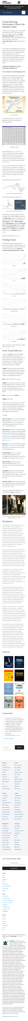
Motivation (16, 786)
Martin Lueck (5, 819)
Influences (4, 786)
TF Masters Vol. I (6, 906)
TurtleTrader (5, 896)
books (17, 54)
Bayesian (16, 842)
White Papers (5, 781)
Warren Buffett (18, 812)
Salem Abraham (6, 812)
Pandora (4, 923)
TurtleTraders (17, 795)
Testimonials (5, 888)
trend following (9, 1011)
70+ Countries (17, 765)
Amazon (4, 921)
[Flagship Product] (8, 662)
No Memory (17, 833)
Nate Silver (17, 847)
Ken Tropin (5, 816)
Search (19, 747)
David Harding (5, 807)
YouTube (20, 936)
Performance (5, 769)
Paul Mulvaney (5, 814)
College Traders (18, 772)
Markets (4, 774)
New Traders (17, 767)
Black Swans (17, 840)
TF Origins (4, 826)
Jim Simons (17, 800)
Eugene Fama (17, 849)
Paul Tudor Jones (6, 802)
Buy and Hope (17, 819)
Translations (5, 884)
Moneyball (16, 844)
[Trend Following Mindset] (19, 689)
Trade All (4, 776)
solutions (17, 236)
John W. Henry (5, 809)
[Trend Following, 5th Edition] (19, 662)
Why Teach (17, 774)
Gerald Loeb (5, 840)
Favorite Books (5, 788)
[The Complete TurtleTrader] (8, 675)
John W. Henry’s (6, 486)
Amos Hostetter (6, 835)
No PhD (16, 835)
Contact (4, 890)
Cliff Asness (5, 805)
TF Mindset (5, 904)
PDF (15, 68)
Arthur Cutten (5, 842)
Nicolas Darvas (6, 837)
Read (12, 346)
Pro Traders (17, 769)
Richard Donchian (6, 833)
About (3, 877)
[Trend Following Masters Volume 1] (8, 702)
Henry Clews (5, 844)
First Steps (4, 879)
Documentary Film (6, 886)
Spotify (4, 919)
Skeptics (16, 776)
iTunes (3, 916)
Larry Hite (4, 798)
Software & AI (5, 779)
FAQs (3, 881)
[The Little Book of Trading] (8, 689)
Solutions (4, 765)
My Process (17, 788)
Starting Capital (18, 779)
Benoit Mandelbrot (18, 814)
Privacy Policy (10, 1007)
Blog (3, 875)
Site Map (4, 1007)
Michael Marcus (6, 435)
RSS (3, 929)
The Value (16, 784)
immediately (5, 162)
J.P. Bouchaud (17, 802)
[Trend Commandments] (19, 675)
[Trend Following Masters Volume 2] (19, 702)
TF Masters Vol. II (6, 909)
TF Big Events (5, 828)
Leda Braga (17, 809)
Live (3, 784)
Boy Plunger (5, 830)
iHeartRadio (5, 925)
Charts (4, 772)
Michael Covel (15, 1016)
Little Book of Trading (7, 902)
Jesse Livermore (18, 816)
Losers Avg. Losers (19, 830)
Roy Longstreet (6, 847)
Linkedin (4, 937)
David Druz (17, 807)
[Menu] (24, 2)
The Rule (17, 735)
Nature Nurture (18, 781)
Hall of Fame (17, 798)
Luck (15, 837)
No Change (17, 826)
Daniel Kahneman (6, 849)
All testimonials (8, 738)
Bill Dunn (4, 800)
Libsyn (3, 927)
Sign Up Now (14, 868)
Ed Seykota (5, 795)
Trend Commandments (7, 900)
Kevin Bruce (17, 805)
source (14, 422)
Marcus (14, 453)
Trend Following (16, 420)
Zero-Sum (16, 828)
